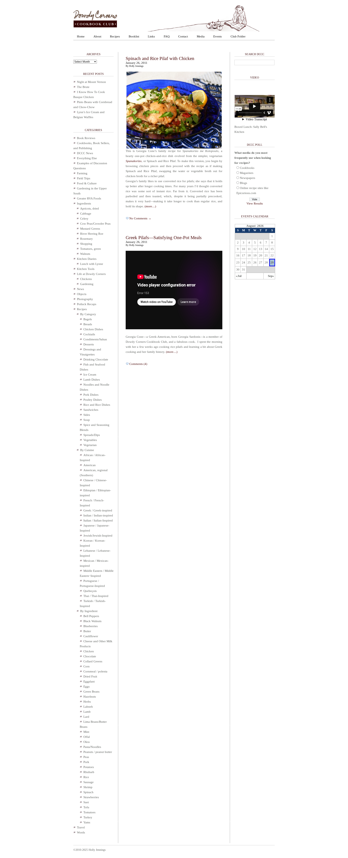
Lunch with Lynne (91, 263)
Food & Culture (87, 183)
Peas (86, 757)
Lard (86, 716)
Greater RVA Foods (89, 198)
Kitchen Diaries (86, 258)
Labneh (88, 706)
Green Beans (91, 691)
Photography (85, 299)
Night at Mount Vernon (91, 82)
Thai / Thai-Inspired (95, 596)
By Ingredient (88, 611)
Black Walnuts (92, 621)
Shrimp (87, 787)
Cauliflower (90, 636)
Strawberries (91, 797)
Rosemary (86, 238)
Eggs (86, 686)
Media (201, 36)
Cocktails (89, 334)
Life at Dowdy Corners (91, 274)
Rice (86, 777)
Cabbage (85, 213)
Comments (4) (138, 364)
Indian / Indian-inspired (98, 515)
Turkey (87, 817)
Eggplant (89, 681)
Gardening (86, 284)
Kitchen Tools (85, 269)
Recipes (115, 36)
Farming (82, 173)
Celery (84, 218)
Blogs (243, 183)
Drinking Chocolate (95, 359)
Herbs (87, 701)
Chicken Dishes (93, 329)
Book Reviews (86, 138)
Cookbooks (247, 167)
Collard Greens (92, 661)
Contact (183, 36)
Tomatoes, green (90, 248)
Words (81, 832)
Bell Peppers (91, 616)
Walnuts (85, 253)
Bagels (87, 319)
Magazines (246, 172)
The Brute (83, 87)
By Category (88, 314)
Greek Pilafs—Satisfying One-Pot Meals (164, 237)
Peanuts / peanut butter (97, 752)
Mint (86, 731)
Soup (86, 419)
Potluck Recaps (86, 304)
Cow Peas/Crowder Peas (95, 223)
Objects (81, 294)
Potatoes (88, 767)
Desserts (88, 344)
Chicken (88, 651)
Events (217, 36)
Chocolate (89, 656)
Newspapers (247, 178)
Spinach (88, 792)
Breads (87, 324)
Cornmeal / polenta (95, 671)
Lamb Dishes (91, 379)
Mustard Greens (90, 228)
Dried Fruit (90, 676)
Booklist (134, 36)
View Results (254, 203)
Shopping (86, 243)
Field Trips (83, 178)
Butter (87, 631)
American (89, 465)
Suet (86, 802)
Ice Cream (89, 374)
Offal (86, 736)
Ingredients (84, 203)
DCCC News (85, 153)
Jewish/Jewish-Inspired (97, 535)
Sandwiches (90, 409)
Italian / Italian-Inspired (98, 520)
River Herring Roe (91, 233)
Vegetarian (90, 445)
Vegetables (90, 440)
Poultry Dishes (92, 399)
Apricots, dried (89, 208)
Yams (86, 822)
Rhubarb (88, 772)
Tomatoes (89, 812)
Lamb (87, 711)
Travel (81, 827)
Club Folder (238, 36)
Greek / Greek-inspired (97, 510)
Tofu (86, 807)
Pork (86, 762)
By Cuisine (87, 450)
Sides (86, 414)
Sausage (88, 782)
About (97, 36)
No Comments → (140, 218)
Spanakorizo (134, 161)
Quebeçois (90, 591)
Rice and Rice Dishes (96, 404)
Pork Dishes (90, 394)
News (80, 289)
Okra (86, 741)
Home (81, 36)
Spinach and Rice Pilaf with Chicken (160, 58)
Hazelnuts (89, 696)
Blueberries (90, 626)
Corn (86, 666)
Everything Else (87, 158)
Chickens (86, 279)
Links (151, 36)
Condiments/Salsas (95, 339)
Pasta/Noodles (92, 747)
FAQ (167, 36)
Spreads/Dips (91, 435)
